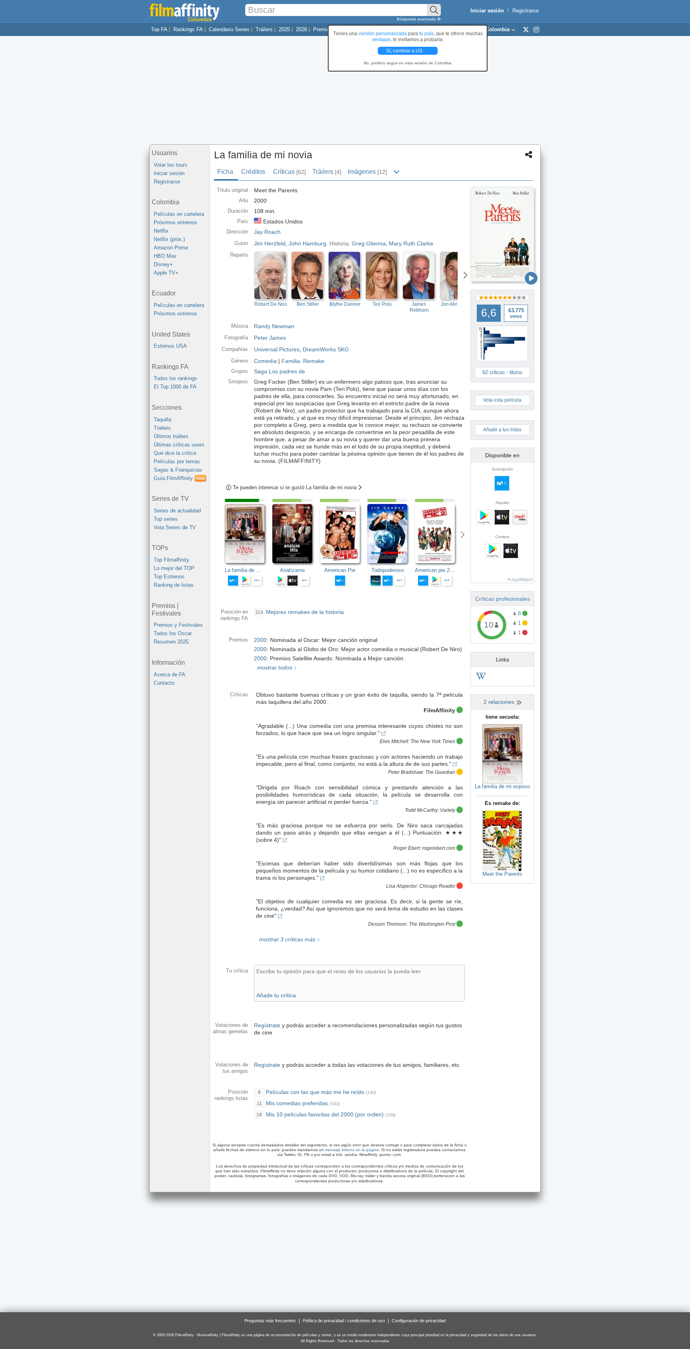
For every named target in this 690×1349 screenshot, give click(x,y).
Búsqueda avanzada (417, 19)
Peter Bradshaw (405, 772)
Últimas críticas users (179, 445)
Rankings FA (188, 29)
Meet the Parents (502, 874)
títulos (516, 372)
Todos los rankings (175, 378)
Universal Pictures (276, 349)
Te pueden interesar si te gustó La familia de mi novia (295, 487)
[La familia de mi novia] (502, 234)
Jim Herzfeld (270, 243)
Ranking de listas (174, 585)
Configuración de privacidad (419, 1320)
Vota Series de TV (175, 527)
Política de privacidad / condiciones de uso (344, 1320)
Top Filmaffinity (171, 560)
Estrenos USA (170, 346)
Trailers (162, 428)
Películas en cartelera (179, 214)
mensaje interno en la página (352, 1150)
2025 (284, 29)
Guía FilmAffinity (179, 478)
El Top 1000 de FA (175, 387)
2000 (260, 640)
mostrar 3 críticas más (286, 939)
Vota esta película (502, 400)
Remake (313, 361)
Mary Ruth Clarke (411, 243)
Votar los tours (170, 165)
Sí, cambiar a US (405, 51)
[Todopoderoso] (391, 533)
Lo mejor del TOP (174, 568)
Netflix (161, 231)
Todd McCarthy (421, 810)
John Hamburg (307, 243)
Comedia (265, 361)
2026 (301, 29)
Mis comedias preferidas (297, 1103)
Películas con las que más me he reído (315, 1092)
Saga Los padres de (279, 371)
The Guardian (440, 772)
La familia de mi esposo (502, 786)
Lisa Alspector (401, 886)
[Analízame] (296, 533)
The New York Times (432, 741)
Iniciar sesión (169, 173)
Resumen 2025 (171, 642)
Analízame (292, 570)
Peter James (270, 338)
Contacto (164, 683)
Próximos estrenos (175, 222)
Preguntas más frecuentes (270, 1320)
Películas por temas (177, 461)
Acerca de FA (169, 674)
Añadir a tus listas (502, 429)
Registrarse (525, 11)
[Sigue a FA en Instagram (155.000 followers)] (536, 29)
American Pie (339, 570)
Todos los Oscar (173, 633)
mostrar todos (274, 667)
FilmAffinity (439, 710)
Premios (322, 29)
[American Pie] (343, 533)
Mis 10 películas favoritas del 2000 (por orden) (325, 1114)
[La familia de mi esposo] (502, 753)
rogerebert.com (438, 848)
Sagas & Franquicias (178, 470)
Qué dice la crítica (175, 453)
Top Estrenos (169, 577)
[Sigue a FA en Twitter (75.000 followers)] (525, 29)
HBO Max (165, 256)
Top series (166, 519)
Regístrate (267, 1025)
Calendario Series (229, 29)
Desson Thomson (387, 924)
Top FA (159, 29)
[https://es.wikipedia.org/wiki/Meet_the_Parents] (481, 677)
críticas (497, 372)
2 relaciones (500, 702)
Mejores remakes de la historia (305, 612)
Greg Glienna (369, 243)
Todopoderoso (387, 570)
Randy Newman (274, 326)
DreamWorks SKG (326, 349)
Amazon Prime (171, 248)
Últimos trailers (171, 436)
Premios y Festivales (178, 625)
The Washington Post (432, 924)
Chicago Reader (437, 886)
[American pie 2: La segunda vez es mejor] (438, 533)
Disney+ (163, 264)
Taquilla (162, 419)
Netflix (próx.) (169, 239)
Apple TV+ (166, 273)
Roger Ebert (406, 848)
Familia (291, 361)
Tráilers (264, 29)
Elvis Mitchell (394, 741)
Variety (447, 810)
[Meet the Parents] (502, 840)
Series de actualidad (177, 511)
